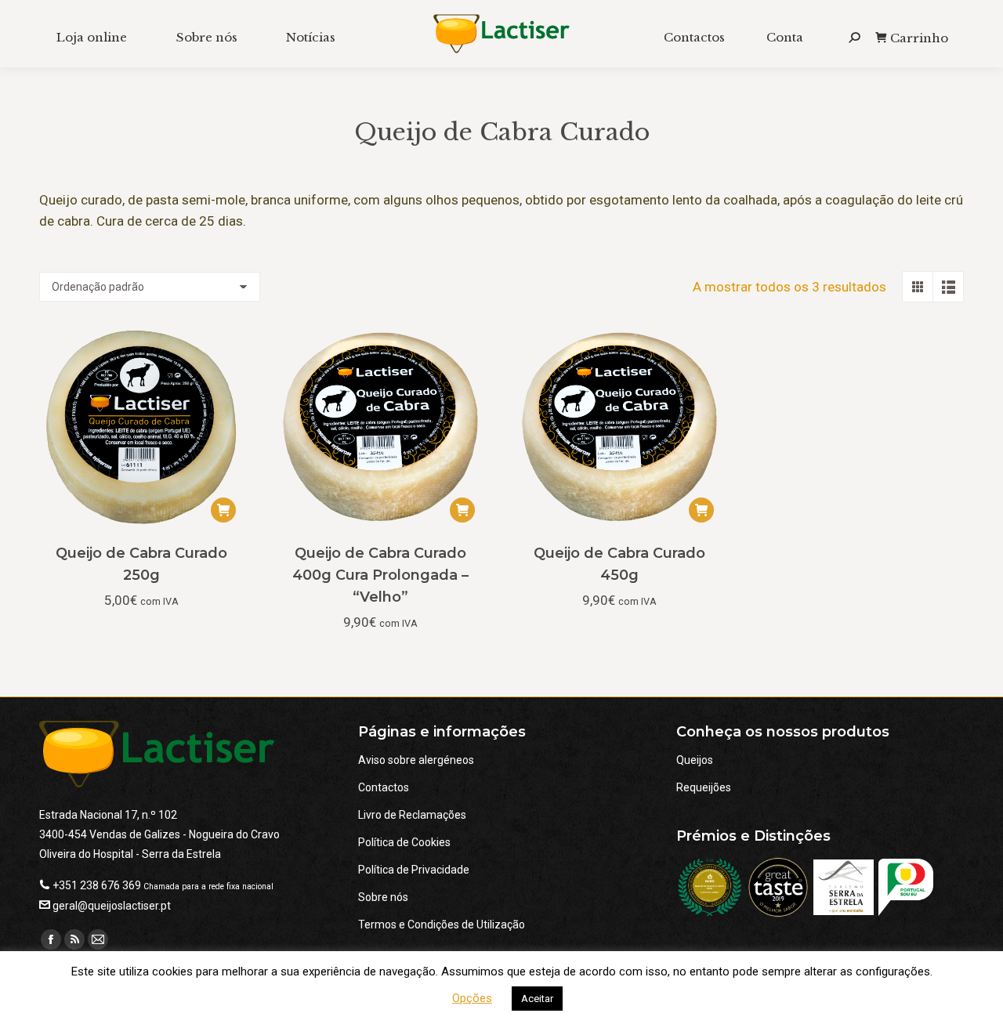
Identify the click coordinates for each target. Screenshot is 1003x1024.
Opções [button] (472, 998)
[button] (223, 510)
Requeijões (703, 787)
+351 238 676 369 (97, 885)
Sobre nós (383, 897)
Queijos (694, 760)
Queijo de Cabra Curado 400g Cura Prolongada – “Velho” (380, 575)
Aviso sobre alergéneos (416, 760)
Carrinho (919, 38)
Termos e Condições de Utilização (441, 924)
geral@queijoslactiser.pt (112, 905)
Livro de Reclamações (412, 815)
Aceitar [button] (537, 998)
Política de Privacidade (413, 869)
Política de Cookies (404, 842)
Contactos (383, 787)
